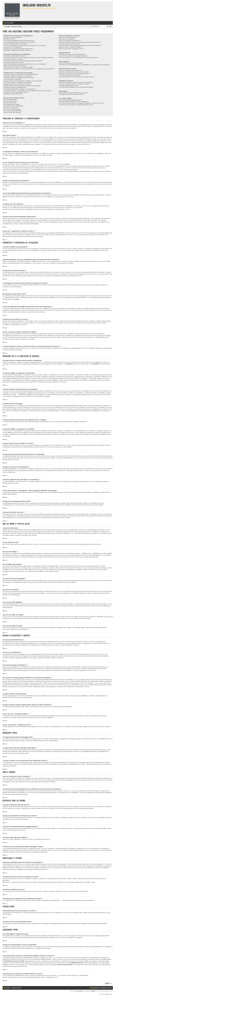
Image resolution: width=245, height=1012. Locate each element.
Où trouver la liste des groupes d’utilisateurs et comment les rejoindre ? (80, 42)
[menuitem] (100, 988)
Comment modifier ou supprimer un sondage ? (18, 82)
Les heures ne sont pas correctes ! (14, 59)
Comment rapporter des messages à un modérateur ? (20, 89)
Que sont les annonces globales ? (14, 106)
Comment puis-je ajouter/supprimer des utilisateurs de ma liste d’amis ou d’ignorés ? (84, 65)
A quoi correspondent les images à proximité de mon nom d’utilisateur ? (25, 64)
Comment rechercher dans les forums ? (71, 70)
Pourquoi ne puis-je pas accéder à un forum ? (17, 84)
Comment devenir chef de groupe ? (69, 44)
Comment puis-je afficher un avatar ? (15, 65)
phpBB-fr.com (108, 994)
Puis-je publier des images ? (12, 104)
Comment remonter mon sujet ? (13, 94)
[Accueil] (12, 11)
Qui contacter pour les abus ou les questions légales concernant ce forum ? (81, 103)
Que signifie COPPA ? (10, 39)
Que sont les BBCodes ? (11, 99)
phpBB (16, 299)
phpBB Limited (54, 936)
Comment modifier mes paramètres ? (15, 56)
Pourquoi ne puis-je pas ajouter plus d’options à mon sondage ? (23, 81)
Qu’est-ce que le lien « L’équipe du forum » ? (72, 49)
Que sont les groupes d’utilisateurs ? (69, 40)
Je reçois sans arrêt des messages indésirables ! (73, 56)
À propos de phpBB (67, 937)
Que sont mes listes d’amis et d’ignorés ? (71, 63)
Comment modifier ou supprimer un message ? (18, 76)
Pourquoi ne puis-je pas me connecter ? (15, 44)
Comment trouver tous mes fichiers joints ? (71, 94)
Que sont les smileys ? (10, 103)
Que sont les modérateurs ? (67, 39)
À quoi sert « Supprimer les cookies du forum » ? (18, 50)
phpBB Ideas (98, 947)
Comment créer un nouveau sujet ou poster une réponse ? (21, 74)
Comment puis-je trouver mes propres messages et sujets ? (76, 77)
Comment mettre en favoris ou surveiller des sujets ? (74, 84)
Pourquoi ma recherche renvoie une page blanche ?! (74, 73)
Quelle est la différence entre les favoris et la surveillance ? (76, 82)
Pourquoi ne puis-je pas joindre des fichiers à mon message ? (22, 86)
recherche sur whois (16, 959)
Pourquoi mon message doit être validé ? (16, 92)
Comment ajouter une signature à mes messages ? (19, 77)
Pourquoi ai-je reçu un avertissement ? (15, 87)
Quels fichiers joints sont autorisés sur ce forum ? (73, 93)
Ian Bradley (79, 991)
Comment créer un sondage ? (13, 79)
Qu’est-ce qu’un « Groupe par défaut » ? (70, 47)
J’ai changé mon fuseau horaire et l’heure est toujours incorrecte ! (23, 61)
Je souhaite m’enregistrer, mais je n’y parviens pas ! (19, 40)
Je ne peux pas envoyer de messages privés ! (72, 54)
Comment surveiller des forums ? (68, 85)
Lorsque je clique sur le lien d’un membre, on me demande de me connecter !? (29, 69)
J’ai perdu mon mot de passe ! (13, 47)
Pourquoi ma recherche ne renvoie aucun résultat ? (74, 72)
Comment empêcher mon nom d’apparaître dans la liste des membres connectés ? (29, 57)
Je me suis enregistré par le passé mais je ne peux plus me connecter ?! (25, 45)
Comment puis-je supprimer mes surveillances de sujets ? (76, 87)
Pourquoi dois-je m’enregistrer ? (13, 37)
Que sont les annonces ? (11, 107)
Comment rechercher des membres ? (70, 75)
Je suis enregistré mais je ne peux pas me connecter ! (20, 42)
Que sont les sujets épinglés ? (12, 109)
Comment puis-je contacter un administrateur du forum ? (76, 105)
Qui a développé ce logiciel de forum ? (70, 100)
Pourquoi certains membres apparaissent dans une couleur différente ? (80, 45)
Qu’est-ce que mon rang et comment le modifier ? (19, 67)
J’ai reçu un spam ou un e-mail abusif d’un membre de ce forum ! (79, 57)
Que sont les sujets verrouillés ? (13, 111)
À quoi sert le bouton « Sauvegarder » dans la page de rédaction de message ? (28, 90)
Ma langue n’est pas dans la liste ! (14, 62)
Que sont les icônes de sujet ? (12, 112)
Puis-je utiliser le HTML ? (10, 101)
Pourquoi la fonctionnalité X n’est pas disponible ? (74, 101)
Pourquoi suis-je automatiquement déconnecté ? (18, 49)
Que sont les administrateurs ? (68, 37)
